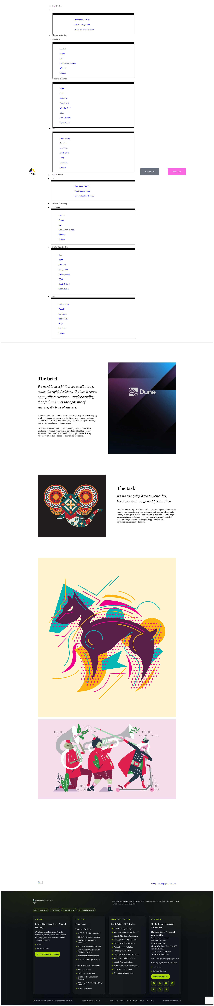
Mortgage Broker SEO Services (126, 954)
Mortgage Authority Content (125, 940)
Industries (56, 207)
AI (53, 178)
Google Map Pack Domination (126, 936)
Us (53, 296)
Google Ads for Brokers (123, 962)
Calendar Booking (159, 971)
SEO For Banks (84, 970)
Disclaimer (149, 1000)
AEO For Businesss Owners (89, 933)
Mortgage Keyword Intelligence (126, 932)
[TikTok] (166, 989)
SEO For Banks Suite (86, 973)
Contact (129, 1000)
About (122, 1000)
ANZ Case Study (85, 988)
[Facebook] (153, 983)
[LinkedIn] (160, 983)
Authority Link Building (123, 947)
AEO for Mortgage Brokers (89, 959)
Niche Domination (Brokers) (89, 946)
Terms (142, 1000)
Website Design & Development (126, 966)
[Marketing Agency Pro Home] (44, 902)
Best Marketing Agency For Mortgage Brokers (89, 951)
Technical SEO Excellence (124, 943)
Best (117, 1000)
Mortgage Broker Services (88, 956)
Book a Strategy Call (160, 976)
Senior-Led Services (60, 247)
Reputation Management (123, 973)
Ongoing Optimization (122, 951)
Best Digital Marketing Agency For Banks (90, 983)
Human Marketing (59, 204)
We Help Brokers (43, 949)
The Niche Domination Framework (87, 941)
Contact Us (157, 967)
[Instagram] (172, 983)
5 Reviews (57, 175)
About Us (40, 945)
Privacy (135, 1000)
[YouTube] (166, 983)
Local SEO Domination (123, 969)
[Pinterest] (153, 989)
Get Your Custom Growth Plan (48, 954)
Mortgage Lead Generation (124, 958)
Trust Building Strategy (123, 928)
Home (112, 1000)
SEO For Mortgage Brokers (89, 937)
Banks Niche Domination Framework (88, 978)
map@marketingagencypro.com (168, 959)
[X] (160, 989)
